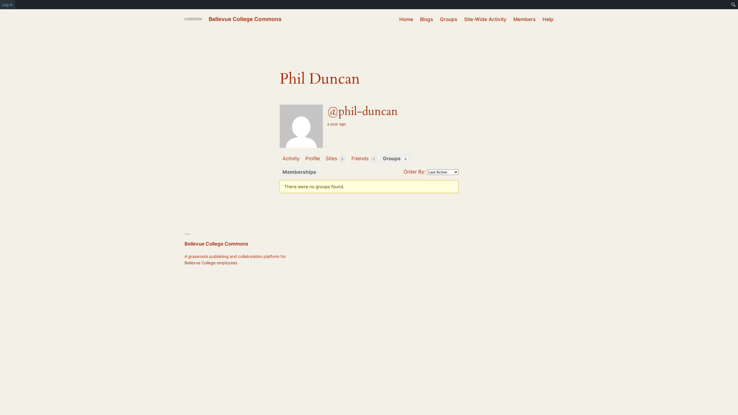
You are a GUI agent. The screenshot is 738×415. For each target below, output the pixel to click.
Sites (335, 158)
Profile (312, 158)
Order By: (415, 172)
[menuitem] (733, 4)
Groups (395, 158)
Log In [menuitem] (7, 4)
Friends (363, 158)
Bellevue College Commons (245, 19)
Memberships (299, 172)
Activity (291, 158)
